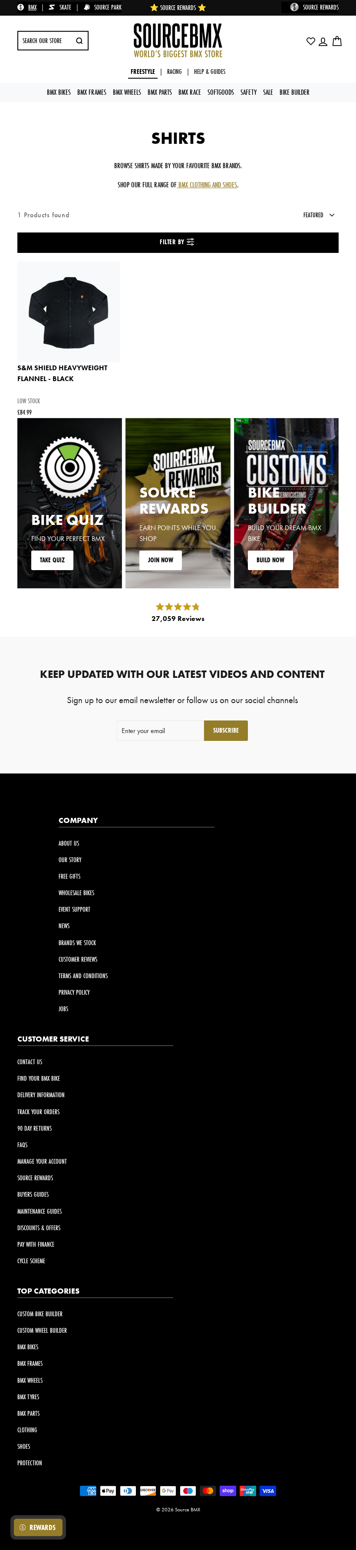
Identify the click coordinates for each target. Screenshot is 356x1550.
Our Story (70, 859)
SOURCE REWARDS (321, 7)
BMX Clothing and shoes (207, 184)
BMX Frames (91, 92)
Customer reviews (78, 959)
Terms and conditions (83, 975)
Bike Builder (295, 92)
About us (69, 843)
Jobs (63, 1008)
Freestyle (143, 71)
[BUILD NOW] (286, 503)
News (64, 925)
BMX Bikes (59, 92)
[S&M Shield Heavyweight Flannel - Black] (68, 312)
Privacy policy (74, 992)
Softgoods (221, 92)
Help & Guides (209, 71)
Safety (249, 92)
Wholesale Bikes (76, 892)
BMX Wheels (127, 92)
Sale (268, 92)
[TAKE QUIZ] (69, 503)
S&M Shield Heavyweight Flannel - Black (62, 373)
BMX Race (189, 92)
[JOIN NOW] (177, 503)
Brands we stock (77, 942)
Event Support (74, 909)
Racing (174, 71)
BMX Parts (160, 92)
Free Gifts (69, 876)
